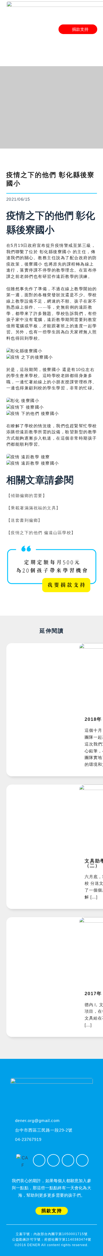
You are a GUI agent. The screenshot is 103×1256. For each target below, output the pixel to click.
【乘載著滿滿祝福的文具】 (33, 508)
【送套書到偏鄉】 (24, 520)
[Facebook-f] (39, 1160)
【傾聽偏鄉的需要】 (26, 495)
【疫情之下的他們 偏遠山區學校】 (41, 532)
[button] (92, 39)
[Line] (82, 1160)
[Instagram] (53, 1160)
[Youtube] (68, 1160)
